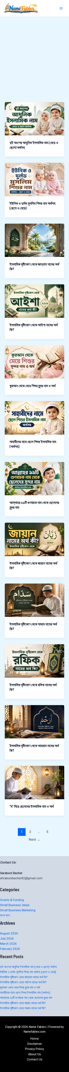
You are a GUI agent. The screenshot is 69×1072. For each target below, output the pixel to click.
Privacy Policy (34, 1049)
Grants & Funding (12, 900)
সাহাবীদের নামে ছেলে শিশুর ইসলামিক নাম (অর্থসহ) (25, 992)
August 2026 (9, 933)
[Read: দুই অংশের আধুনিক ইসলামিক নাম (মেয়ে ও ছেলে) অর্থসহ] (34, 118)
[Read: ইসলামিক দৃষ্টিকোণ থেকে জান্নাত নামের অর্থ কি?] (34, 240)
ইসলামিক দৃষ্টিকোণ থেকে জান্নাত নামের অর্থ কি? (23, 977)
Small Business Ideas (14, 905)
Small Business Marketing (18, 910)
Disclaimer (34, 1044)
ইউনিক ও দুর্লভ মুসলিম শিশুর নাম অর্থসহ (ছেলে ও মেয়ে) (28, 972)
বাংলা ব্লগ (5, 915)
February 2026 (10, 949)
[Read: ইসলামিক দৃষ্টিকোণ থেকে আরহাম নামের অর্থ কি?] (34, 721)
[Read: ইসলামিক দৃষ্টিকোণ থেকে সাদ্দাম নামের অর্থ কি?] (34, 600)
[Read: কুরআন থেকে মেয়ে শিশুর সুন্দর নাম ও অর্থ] (34, 361)
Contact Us (34, 1059)
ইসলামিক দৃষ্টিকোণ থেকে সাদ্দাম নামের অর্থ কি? (23, 1008)
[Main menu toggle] (61, 8)
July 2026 (7, 938)
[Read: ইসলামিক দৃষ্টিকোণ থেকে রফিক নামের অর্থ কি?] (34, 660)
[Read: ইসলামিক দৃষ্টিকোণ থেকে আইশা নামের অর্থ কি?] (34, 301)
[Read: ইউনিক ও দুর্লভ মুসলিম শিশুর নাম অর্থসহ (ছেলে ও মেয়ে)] (34, 179)
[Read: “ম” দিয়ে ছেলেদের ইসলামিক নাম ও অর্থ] (34, 782)
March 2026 (8, 943)
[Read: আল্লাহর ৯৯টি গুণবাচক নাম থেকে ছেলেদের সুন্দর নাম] (34, 478)
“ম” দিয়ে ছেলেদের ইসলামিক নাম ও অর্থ (32, 806)
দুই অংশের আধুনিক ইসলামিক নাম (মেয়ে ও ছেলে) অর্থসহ (28, 967)
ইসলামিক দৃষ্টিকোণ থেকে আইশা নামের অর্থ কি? (23, 982)
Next (34, 839)
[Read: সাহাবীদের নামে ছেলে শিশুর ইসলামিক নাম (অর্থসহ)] (34, 417)
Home (34, 1038)
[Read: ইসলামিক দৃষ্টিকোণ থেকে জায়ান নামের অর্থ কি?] (34, 539)
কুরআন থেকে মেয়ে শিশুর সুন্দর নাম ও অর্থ (33, 385)
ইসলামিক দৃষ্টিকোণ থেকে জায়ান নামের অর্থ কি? (23, 1003)
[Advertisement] (34, 53)
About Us (34, 1054)
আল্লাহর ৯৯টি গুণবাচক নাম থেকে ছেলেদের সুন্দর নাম (26, 998)
